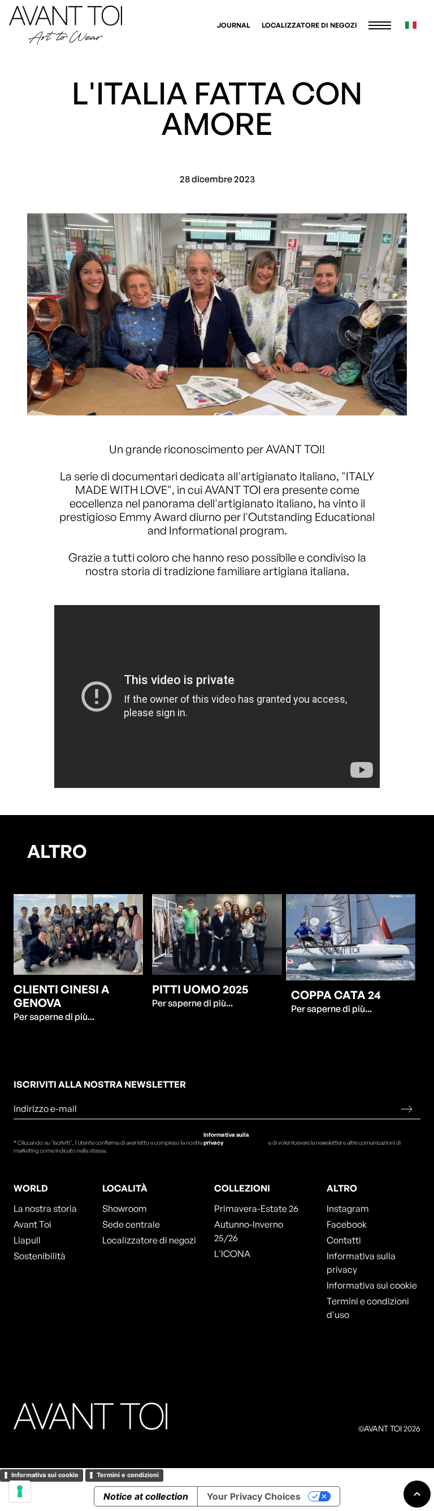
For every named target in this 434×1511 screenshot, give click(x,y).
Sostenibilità (40, 1256)
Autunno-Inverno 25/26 (248, 1231)
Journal (233, 25)
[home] (65, 25)
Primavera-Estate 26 (256, 1208)
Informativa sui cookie (372, 1285)
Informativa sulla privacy (226, 1138)
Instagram (348, 1208)
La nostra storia (45, 1208)
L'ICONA (232, 1253)
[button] (379, 25)
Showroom (124, 1208)
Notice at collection (145, 1496)
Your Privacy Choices (254, 1496)
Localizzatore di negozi (309, 25)
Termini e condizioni (128, 1475)
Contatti (344, 1240)
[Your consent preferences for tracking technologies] (20, 1491)
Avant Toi (32, 1224)
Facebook (347, 1224)
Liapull (27, 1240)
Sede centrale (131, 1224)
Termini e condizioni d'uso (368, 1307)
